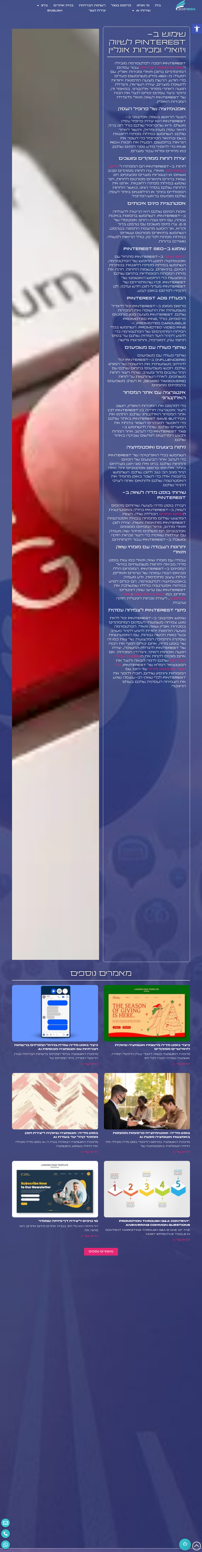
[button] (197, 29)
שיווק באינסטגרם (149, 594)
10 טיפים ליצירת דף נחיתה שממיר (68, 1221)
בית (158, 5)
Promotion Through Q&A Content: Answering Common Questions (154, 1223)
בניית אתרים (63, 5)
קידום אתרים (171, 514)
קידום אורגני (175, 257)
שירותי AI (143, 10)
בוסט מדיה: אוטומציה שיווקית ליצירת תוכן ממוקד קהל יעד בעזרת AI (61, 1135)
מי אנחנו (143, 5)
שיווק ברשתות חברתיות (161, 68)
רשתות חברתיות (92, 5)
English (54, 10)
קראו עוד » (181, 1064)
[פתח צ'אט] (185, 1544)
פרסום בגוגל (121, 5)
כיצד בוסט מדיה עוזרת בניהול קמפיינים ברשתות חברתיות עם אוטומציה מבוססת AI (56, 1047)
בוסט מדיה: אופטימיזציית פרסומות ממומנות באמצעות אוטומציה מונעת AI (151, 1135)
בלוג (44, 5)
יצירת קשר (97, 10)
